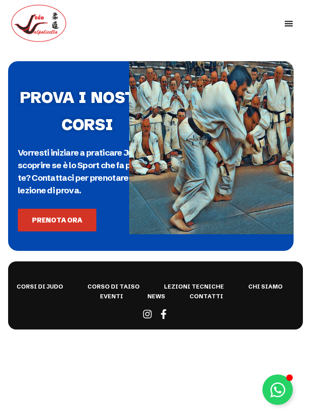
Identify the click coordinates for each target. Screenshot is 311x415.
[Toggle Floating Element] (277, 389)
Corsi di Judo (40, 286)
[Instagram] (147, 314)
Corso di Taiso (113, 286)
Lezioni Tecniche (194, 286)
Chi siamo (265, 286)
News (156, 296)
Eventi (111, 296)
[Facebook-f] (163, 314)
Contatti (206, 296)
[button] (289, 23)
